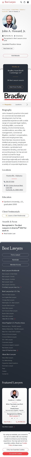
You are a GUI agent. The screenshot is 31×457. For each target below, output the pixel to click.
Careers (4, 371)
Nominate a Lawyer (7, 365)
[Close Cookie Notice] (29, 433)
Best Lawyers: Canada (8, 276)
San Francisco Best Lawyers (9, 310)
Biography (8, 104)
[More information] (19, 416)
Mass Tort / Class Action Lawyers (11, 331)
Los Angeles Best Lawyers (9, 297)
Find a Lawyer (6, 9)
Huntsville (5, 11)
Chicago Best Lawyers (8, 300)
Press (3, 368)
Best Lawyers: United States (9, 274)
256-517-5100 (10, 181)
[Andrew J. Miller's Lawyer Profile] (14, 396)
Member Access (15, 265)
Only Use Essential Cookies (15, 450)
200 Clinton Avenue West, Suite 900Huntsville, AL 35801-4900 (14, 188)
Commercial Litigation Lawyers (10, 345)
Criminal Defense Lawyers (9, 337)
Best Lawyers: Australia (8, 279)
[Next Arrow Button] (27, 104)
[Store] (24, 2)
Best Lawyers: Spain (7, 282)
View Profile (7, 422)
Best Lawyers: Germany (8, 284)
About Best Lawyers (7, 357)
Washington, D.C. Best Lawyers (10, 302)
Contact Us (5, 374)
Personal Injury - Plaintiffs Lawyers (11, 326)
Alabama (22, 9)
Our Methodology (7, 360)
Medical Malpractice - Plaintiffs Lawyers (13, 329)
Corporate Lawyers (7, 342)
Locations (19, 104)
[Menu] (3, 2)
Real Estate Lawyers (7, 347)
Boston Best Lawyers (8, 313)
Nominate (15, 260)
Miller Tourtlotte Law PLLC (14, 404)
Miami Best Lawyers (7, 316)
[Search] (21, 2)
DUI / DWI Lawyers (7, 339)
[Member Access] (28, 2)
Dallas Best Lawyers (7, 308)
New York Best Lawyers (8, 294)
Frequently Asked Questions (10, 363)
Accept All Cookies (15, 453)
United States (15, 9)
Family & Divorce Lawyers (9, 334)
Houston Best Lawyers (8, 305)
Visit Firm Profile (15, 87)
